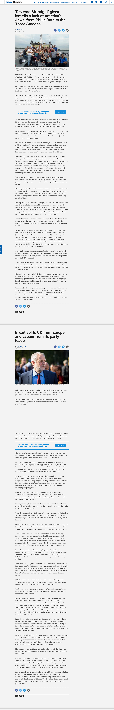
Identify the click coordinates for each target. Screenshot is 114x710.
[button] (111, 2)
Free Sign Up (60, 112)
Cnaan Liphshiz (21, 346)
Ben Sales (20, 29)
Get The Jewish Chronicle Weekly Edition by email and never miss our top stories (33, 112)
